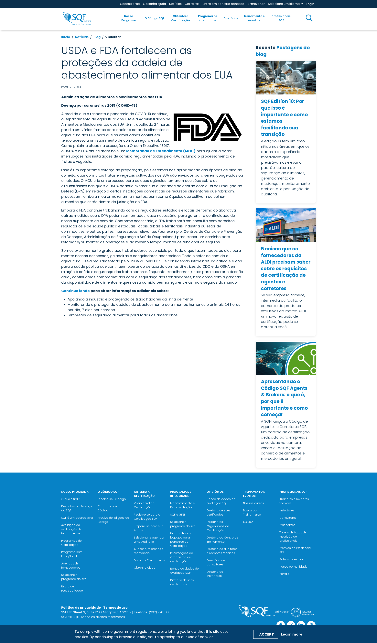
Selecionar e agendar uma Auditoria (149, 540)
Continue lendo (75, 290)
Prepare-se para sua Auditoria (148, 528)
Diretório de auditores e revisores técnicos (222, 551)
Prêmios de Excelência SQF (295, 550)
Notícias (175, 4)
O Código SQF (155, 18)
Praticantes (287, 525)
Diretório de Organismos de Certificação (218, 526)
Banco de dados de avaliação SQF (184, 571)
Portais (284, 574)
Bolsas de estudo (291, 559)
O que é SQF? (70, 499)
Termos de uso (115, 607)
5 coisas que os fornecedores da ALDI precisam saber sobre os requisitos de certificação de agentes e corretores (285, 268)
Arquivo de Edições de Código (113, 520)
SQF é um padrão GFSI (77, 518)
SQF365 (248, 522)
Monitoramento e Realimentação (182, 505)
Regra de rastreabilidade (72, 588)
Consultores (287, 518)
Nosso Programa (128, 18)
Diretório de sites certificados (182, 582)
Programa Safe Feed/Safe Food (72, 554)
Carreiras (192, 4)
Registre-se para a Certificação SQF (147, 517)
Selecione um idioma (284, 4)
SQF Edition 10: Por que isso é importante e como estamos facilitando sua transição (284, 117)
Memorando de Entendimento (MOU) (161, 150)
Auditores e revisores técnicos (294, 501)
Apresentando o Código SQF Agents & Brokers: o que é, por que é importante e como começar (284, 398)
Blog (97, 37)
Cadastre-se (130, 4)
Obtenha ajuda (154, 4)
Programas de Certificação (71, 543)
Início (65, 37)
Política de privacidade (81, 607)
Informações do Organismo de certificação (181, 557)
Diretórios (230, 18)
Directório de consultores (216, 562)
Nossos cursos (253, 503)
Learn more (291, 634)
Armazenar (256, 4)
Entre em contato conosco (223, 4)
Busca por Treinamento (252, 512)
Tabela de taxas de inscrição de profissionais (293, 536)
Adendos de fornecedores (70, 565)
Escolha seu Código (112, 499)
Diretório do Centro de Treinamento (222, 540)
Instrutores (286, 510)
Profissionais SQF (281, 18)
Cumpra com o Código (109, 508)
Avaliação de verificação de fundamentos (71, 529)
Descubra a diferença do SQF (76, 508)
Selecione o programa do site (73, 577)
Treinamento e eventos (254, 18)
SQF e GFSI (177, 515)
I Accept (265, 634)
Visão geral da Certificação (144, 505)
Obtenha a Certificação (180, 18)
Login (310, 4)
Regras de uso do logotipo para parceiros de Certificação (182, 539)
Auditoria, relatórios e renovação (149, 551)
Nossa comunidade (293, 567)
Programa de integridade (207, 18)
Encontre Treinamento (149, 560)
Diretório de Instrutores (215, 574)
